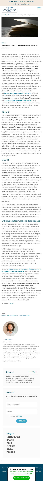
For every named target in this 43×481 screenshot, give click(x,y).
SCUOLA (10, 449)
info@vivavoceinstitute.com (21, 4)
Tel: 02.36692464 (29, 1)
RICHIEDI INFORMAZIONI (21, 478)
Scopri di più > (32, 372)
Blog (6, 15)
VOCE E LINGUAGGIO (13, 437)
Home (3, 15)
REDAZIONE (11, 452)
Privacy (19, 416)
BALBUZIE (10, 440)
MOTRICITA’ (11, 446)
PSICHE (9, 443)
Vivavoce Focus (11, 15)
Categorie (10, 433)
